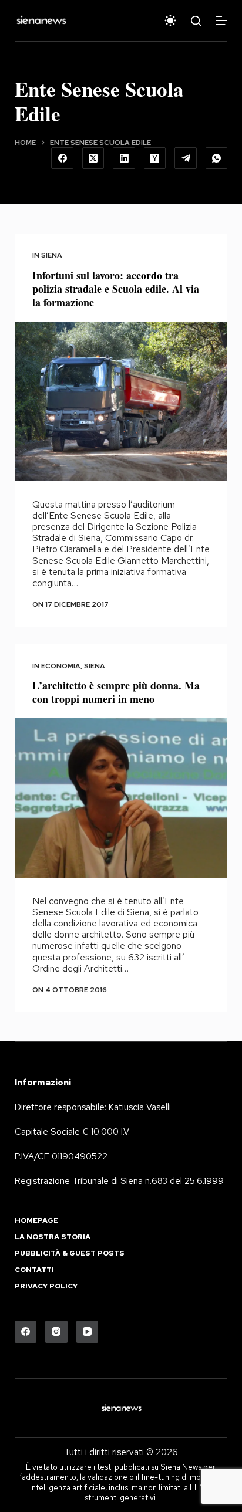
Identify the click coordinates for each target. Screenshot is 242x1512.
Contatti (34, 1270)
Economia (60, 666)
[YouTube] (87, 1332)
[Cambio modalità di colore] (170, 20)
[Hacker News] (155, 158)
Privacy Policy (46, 1286)
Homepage (36, 1220)
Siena (51, 255)
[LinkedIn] (124, 158)
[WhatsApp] (217, 158)
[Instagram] (56, 1332)
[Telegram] (185, 158)
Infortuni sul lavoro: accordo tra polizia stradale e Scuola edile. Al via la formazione (115, 289)
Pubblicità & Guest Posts (70, 1253)
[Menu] (221, 20)
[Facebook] (62, 158)
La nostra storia (52, 1237)
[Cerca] (196, 21)
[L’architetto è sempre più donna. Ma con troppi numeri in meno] (121, 798)
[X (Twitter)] (93, 158)
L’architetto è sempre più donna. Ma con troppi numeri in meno (116, 692)
